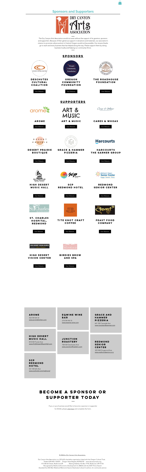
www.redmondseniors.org (104, 352)
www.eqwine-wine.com (70, 323)
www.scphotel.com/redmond (39, 371)
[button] (120, 3)
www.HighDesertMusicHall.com (40, 344)
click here (70, 409)
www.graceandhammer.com (105, 325)
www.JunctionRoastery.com (72, 347)
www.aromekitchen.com (37, 320)
